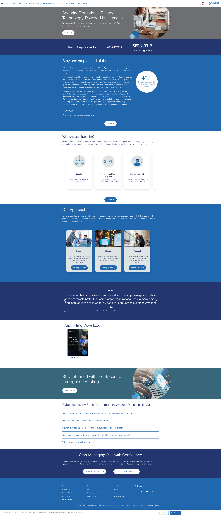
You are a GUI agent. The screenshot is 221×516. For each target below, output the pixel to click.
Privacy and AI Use (92, 505)
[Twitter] (152, 491)
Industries (65, 486)
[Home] (214, 3)
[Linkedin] (147, 491)
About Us (83, 3)
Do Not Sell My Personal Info (130, 505)
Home (89, 486)
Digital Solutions (67, 499)
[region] (110, 513)
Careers (114, 493)
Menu (6, 3)
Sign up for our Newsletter (125, 471)
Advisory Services (79, 268)
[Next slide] (158, 171)
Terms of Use (102, 505)
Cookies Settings (163, 512)
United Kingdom (117, 486)
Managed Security (108, 268)
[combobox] (204, 3)
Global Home (91, 496)
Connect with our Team (93, 471)
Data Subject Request (114, 505)
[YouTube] (158, 491)
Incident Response (137, 268)
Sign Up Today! (69, 390)
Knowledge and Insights (95, 493)
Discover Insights (51, 3)
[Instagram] (141, 491)
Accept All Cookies (176, 512)
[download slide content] (84, 352)
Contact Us (68, 33)
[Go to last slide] (65, 300)
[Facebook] (136, 491)
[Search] (91, 3)
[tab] (64, 311)
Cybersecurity (66, 496)
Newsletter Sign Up (118, 496)
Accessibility (81, 505)
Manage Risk (17, 3)
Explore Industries (33, 3)
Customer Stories (69, 3)
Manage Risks (66, 489)
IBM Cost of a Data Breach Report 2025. (79, 115)
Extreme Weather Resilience (71, 493)
